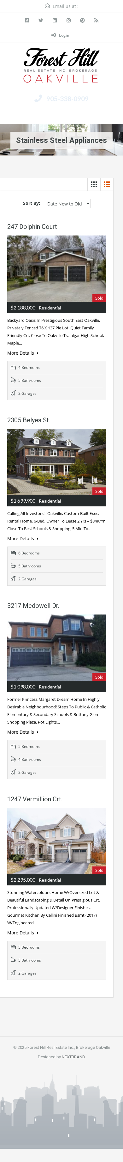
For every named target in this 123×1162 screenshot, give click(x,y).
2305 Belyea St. (28, 420)
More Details (21, 353)
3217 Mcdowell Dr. (33, 605)
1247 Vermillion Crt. (34, 799)
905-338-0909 (67, 98)
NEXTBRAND (73, 1057)
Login (63, 35)
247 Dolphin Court (32, 226)
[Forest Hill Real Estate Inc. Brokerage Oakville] (61, 67)
